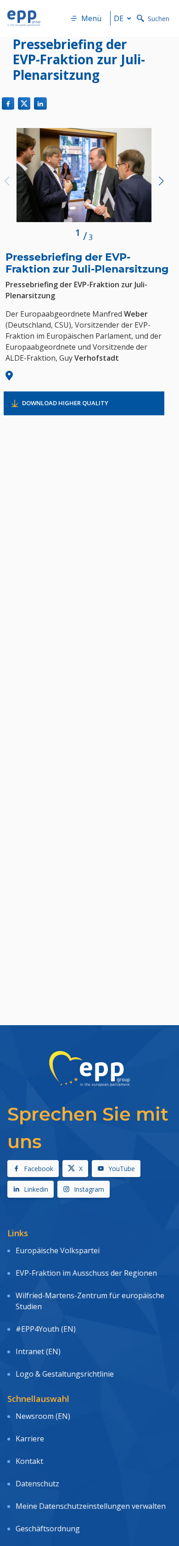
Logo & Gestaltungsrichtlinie (65, 1374)
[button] (161, 181)
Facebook (38, 1168)
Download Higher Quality (65, 403)
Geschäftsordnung (48, 1529)
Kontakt (29, 1461)
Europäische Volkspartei (58, 1250)
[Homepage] (23, 18)
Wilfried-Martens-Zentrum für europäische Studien (90, 1301)
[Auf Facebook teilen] (8, 103)
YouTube (121, 1168)
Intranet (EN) (38, 1351)
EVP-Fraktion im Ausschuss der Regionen (86, 1273)
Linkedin (36, 1189)
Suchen (158, 18)
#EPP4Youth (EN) (46, 1329)
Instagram (89, 1189)
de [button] (118, 18)
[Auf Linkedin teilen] (40, 103)
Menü (91, 18)
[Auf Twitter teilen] (24, 103)
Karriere (30, 1439)
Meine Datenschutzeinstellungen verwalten (91, 1506)
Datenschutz (37, 1484)
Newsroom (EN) (43, 1416)
